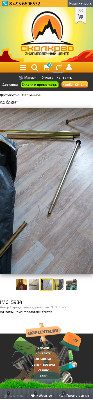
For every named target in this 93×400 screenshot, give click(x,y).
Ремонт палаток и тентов (33, 312)
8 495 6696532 (24, 3)
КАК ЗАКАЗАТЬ (43, 358)
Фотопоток (9, 95)
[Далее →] (46, 191)
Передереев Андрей (25, 307)
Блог (43, 375)
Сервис (43, 370)
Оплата (47, 77)
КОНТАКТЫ (43, 353)
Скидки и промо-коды (39, 84)
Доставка (10, 84)
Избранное (31, 95)
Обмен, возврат (43, 364)
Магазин (31, 77)
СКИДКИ (43, 347)
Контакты (65, 77)
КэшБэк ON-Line (75, 84)
